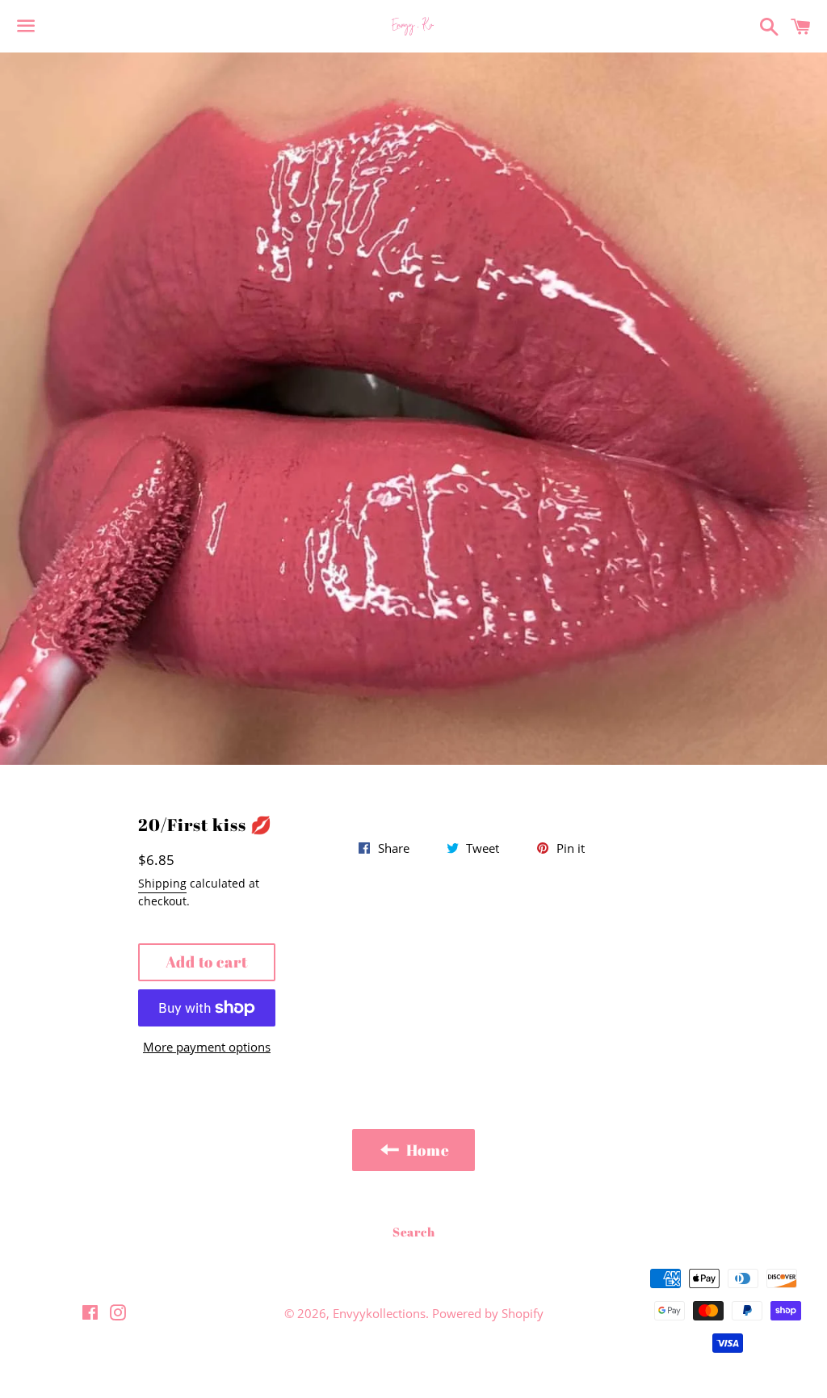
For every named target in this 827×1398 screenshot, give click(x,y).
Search (414, 1232)
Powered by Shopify (488, 1313)
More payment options (207, 1047)
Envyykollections (379, 1313)
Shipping (162, 883)
